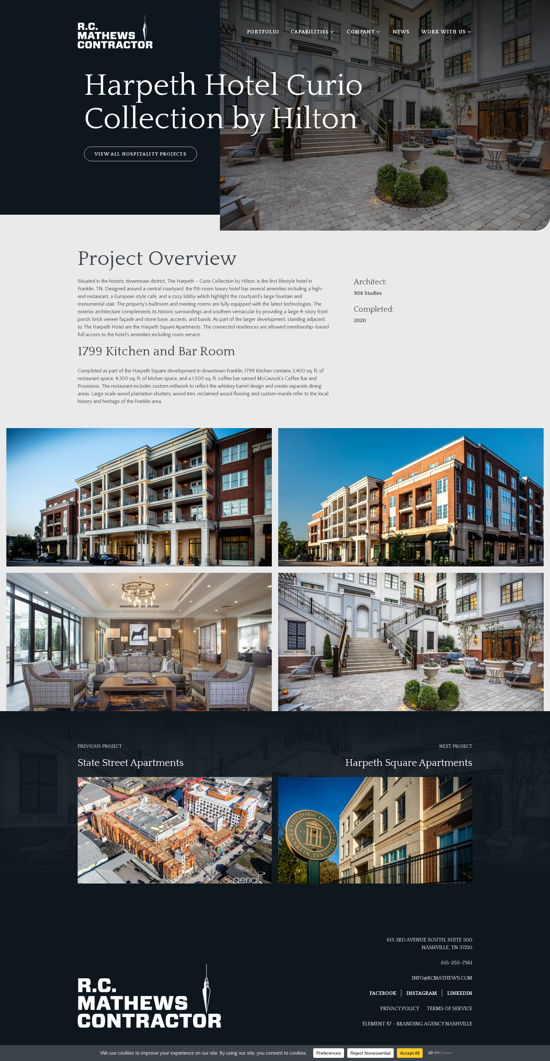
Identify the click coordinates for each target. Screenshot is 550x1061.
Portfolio (263, 32)
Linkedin (459, 993)
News (401, 32)
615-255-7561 (456, 963)
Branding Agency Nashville (434, 1024)
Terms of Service (449, 1008)
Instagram (421, 993)
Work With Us (443, 32)
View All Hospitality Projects (141, 154)
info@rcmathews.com (442, 978)
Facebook (383, 993)
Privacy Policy (399, 1008)
